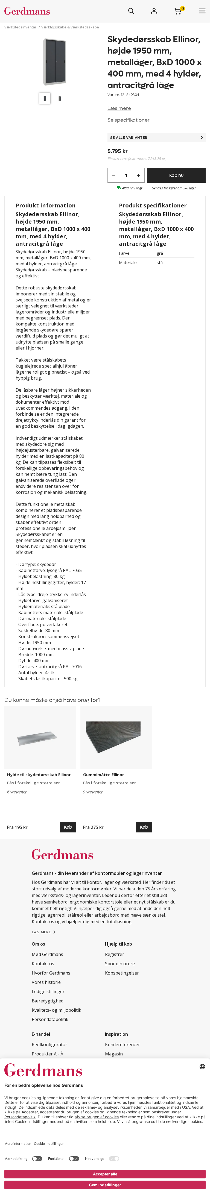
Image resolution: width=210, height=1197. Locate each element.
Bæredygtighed (47, 1001)
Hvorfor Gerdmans (51, 973)
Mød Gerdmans (47, 954)
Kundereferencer (122, 1044)
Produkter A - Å (47, 1054)
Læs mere (119, 108)
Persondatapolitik (50, 1019)
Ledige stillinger (48, 991)
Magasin (114, 1054)
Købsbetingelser (122, 973)
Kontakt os (43, 964)
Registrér (114, 954)
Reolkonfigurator (49, 1044)
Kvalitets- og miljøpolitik (56, 1010)
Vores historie (46, 982)
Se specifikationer (128, 120)
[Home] (43, 11)
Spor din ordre (120, 964)
